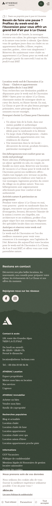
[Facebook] (6, 298)
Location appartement (14, 431)
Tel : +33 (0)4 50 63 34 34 (15, 365)
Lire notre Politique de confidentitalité (18, 494)
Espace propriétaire (13, 376)
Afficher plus (8, 490)
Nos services (9, 384)
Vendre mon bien (12, 403)
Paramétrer (26, 502)
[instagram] (15, 298)
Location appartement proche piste (21, 443)
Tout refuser (10, 502)
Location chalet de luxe (15, 427)
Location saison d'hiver (14, 439)
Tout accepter (45, 502)
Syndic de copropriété (14, 408)
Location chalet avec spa (15, 435)
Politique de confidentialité (16, 458)
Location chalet (10, 423)
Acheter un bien (11, 399)
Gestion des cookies (13, 469)
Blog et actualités (11, 419)
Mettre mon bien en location (17, 380)
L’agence (7, 388)
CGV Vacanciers (11, 454)
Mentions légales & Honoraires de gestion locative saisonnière (24, 464)
